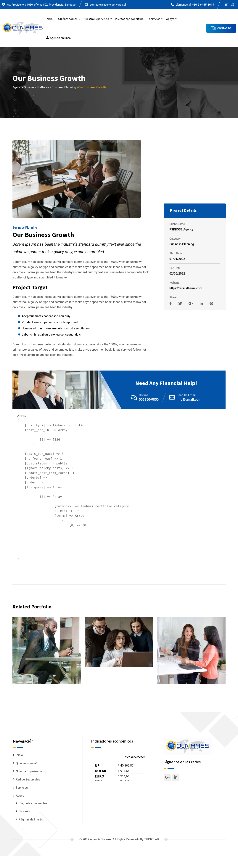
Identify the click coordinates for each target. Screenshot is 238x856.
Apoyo (170, 19)
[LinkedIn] (202, 303)
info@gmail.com (189, 399)
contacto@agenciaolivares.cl (108, 4)
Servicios (154, 19)
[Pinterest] (211, 303)
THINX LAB (151, 839)
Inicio (49, 19)
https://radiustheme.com (185, 288)
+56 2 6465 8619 (203, 4)
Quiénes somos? (27, 763)
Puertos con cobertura (129, 19)
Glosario (24, 811)
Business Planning (24, 227)
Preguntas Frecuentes (33, 803)
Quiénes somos (68, 19)
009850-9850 (149, 399)
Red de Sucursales (28, 779)
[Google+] (191, 303)
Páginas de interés (31, 819)
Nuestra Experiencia (96, 19)
